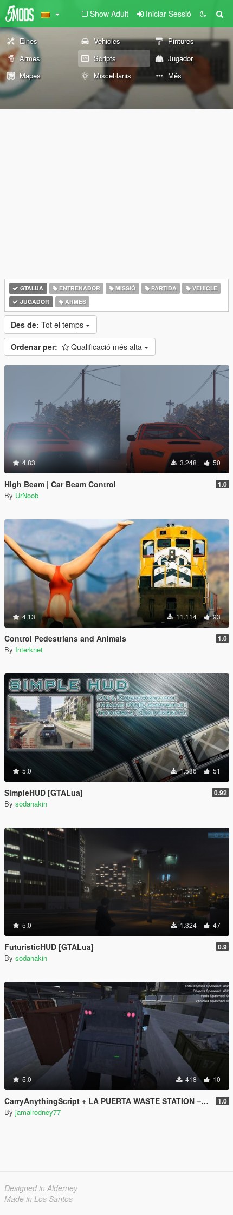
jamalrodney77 (38, 1112)
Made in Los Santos (38, 1198)
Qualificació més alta (77, 346)
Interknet (29, 649)
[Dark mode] (203, 13)
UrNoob (26, 495)
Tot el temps (48, 324)
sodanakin (31, 803)
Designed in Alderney (40, 1188)
